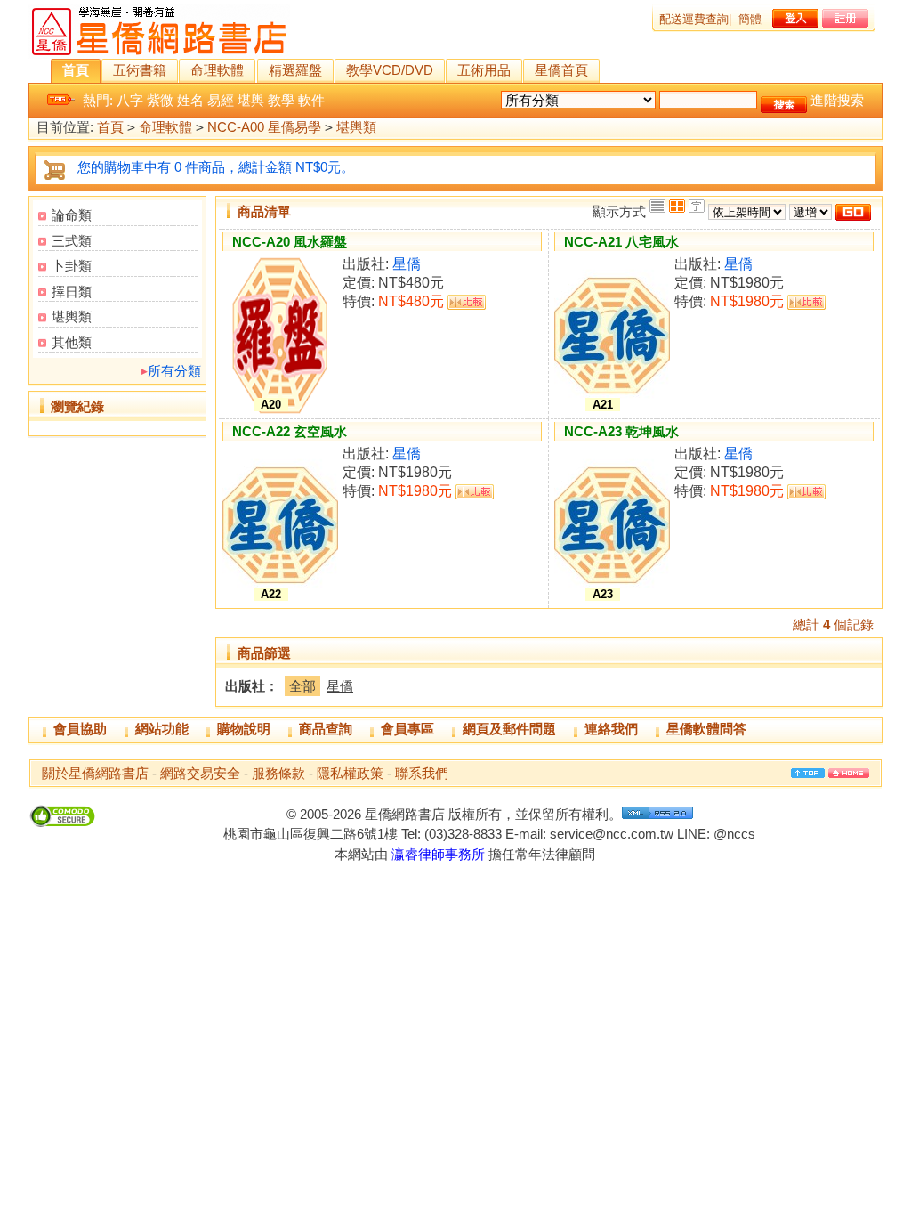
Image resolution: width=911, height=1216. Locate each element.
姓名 (190, 100)
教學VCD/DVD (389, 69)
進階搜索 (837, 100)
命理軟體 (217, 69)
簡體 (750, 19)
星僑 (406, 264)
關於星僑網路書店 (95, 773)
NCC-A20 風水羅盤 (289, 241)
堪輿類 (356, 126)
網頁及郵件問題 (509, 728)
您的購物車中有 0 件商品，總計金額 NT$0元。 (215, 166)
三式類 (72, 240)
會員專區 (407, 728)
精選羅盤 (295, 69)
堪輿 (251, 100)
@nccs (734, 833)
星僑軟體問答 (706, 728)
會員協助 (80, 728)
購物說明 (243, 728)
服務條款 (278, 773)
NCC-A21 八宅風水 (621, 241)
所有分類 (174, 370)
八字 (130, 100)
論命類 (72, 215)
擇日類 (72, 291)
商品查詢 (325, 728)
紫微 (160, 100)
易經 (220, 100)
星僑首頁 (561, 69)
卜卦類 (72, 265)
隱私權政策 (350, 773)
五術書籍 (139, 69)
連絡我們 (611, 728)
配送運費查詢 (694, 19)
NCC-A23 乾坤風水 (621, 431)
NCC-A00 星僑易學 (264, 126)
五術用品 (484, 69)
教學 (281, 100)
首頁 (75, 69)
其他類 (72, 342)
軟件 (311, 100)
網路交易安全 (200, 773)
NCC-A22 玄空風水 (289, 431)
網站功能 (162, 728)
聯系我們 (421, 773)
